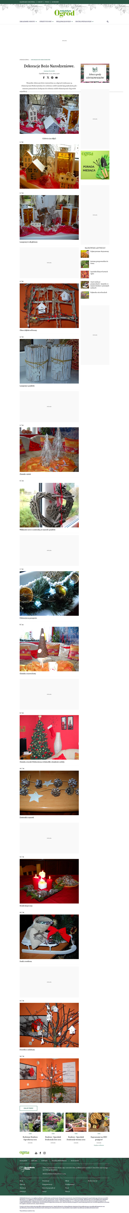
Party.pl (44, 1191)
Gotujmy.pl (22, 1191)
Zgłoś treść (28, 1108)
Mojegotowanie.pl (47, 1184)
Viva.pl (67, 1188)
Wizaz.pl (67, 1191)
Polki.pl (67, 1181)
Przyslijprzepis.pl (69, 1184)
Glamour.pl (23, 1188)
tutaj (33, 1210)
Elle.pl (21, 1181)
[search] (107, 21)
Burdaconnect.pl (92, 1181)
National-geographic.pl (48, 1188)
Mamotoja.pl (45, 1181)
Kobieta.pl (22, 1184)
